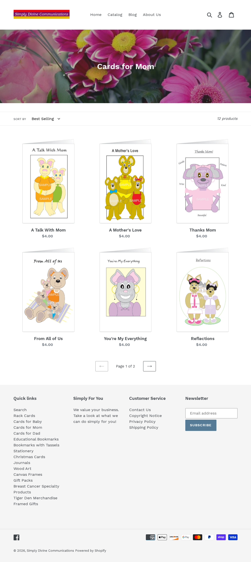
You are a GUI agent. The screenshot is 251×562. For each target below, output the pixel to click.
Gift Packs (23, 480)
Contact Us (140, 409)
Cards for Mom (27, 427)
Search (20, 409)
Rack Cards (24, 415)
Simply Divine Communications (50, 550)
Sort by (19, 119)
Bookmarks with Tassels (36, 445)
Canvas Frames (27, 474)
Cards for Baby (27, 421)
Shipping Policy (143, 427)
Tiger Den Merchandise (35, 498)
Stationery (23, 451)
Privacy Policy (142, 421)
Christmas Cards (29, 456)
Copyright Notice (145, 415)
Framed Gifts (25, 503)
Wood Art (22, 468)
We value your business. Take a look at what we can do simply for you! (96, 415)
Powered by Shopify (90, 550)
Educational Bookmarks (36, 439)
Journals (21, 462)
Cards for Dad (26, 433)
